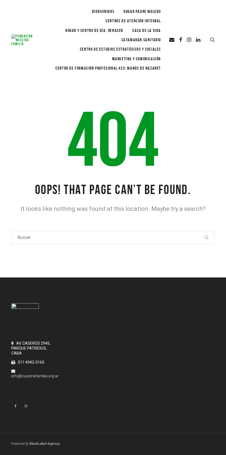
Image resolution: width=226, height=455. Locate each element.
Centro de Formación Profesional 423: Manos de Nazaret (108, 68)
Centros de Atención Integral (133, 20)
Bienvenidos (103, 11)
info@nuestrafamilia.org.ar (34, 376)
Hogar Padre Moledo (142, 11)
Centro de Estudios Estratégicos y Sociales (120, 49)
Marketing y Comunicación (136, 58)
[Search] (207, 237)
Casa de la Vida (146, 30)
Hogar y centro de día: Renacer (94, 30)
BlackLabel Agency (44, 444)
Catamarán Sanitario (141, 39)
